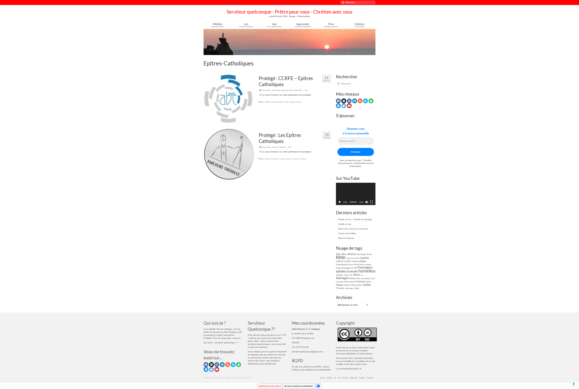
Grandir (352, 271)
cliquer (362, 261)
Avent (369, 254)
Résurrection (357, 285)
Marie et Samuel (346, 238)
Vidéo (356, 288)
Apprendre (276, 90)
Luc (362, 275)
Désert (350, 265)
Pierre (346, 282)
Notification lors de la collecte (270, 386)
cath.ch (340, 261)
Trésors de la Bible (347, 233)
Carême (364, 257)
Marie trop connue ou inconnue (353, 229)
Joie (350, 275)
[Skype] (365, 100)
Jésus (356, 274)
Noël (358, 278)
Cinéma (354, 261)
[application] (356, 194)
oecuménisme (366, 278)
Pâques (339, 285)
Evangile (346, 268)
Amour (351, 254)
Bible (262, 102)
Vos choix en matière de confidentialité (298, 386)
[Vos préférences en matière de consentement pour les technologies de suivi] (574, 384)
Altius (344, 254)
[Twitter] (343, 105)
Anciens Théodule (278, 147)
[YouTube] (349, 105)
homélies (366, 271)
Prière (368, 281)
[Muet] (366, 202)
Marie (352, 278)
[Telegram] (338, 105)
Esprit (338, 268)
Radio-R (347, 285)
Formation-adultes (295, 102)
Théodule (303, 159)
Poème (353, 282)
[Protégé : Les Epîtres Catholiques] (229, 154)
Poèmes (360, 281)
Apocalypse (361, 254)
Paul (373, 278)
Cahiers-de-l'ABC (352, 258)
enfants (368, 265)
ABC (338, 254)
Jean (346, 275)
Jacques (296, 159)
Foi (355, 268)
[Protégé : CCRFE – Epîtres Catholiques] (229, 97)
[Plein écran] (371, 202)
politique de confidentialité (354, 163)
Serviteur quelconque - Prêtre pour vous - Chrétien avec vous (289, 12)
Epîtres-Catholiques (278, 102)
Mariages (342, 278)
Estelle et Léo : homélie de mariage (355, 219)
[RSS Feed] (360, 100)
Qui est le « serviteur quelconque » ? (221, 342)
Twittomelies (349, 288)
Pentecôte (339, 282)
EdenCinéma (359, 265)
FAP (286, 102)
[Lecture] (339, 202)
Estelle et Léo (344, 224)
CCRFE (267, 102)
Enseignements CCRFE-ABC (291, 90)
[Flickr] (343, 100)
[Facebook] (338, 100)
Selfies (367, 284)
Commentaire (342, 264)
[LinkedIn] (354, 100)
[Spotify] (371, 100)
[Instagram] (349, 100)
